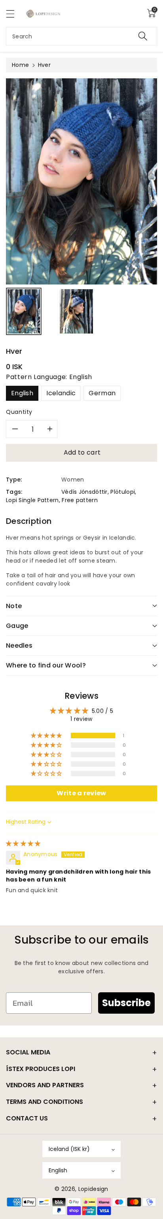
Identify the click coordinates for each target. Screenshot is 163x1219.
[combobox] (81, 36)
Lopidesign (93, 1189)
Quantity (19, 412)
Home (20, 65)
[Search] (143, 36)
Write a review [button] (81, 793)
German (102, 393)
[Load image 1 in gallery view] (24, 311)
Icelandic (61, 393)
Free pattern (80, 500)
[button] (14, 14)
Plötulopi (122, 492)
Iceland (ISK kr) (69, 1149)
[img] (23, 843)
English (22, 393)
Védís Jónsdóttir (84, 492)
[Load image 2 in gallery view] (76, 311)
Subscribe (126, 1002)
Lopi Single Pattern (32, 500)
